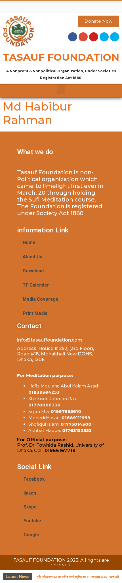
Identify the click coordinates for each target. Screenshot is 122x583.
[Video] (114, 36)
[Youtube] (93, 36)
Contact (29, 326)
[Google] (83, 36)
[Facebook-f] (72, 36)
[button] (61, 5)
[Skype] (104, 36)
